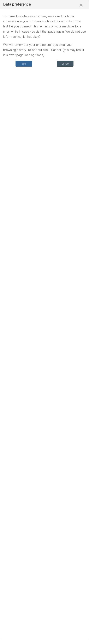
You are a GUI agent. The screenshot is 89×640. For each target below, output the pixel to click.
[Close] (81, 5)
